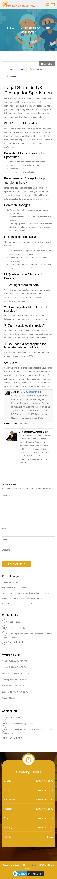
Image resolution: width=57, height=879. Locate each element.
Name (5, 529)
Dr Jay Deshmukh (31, 391)
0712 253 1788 (14, 622)
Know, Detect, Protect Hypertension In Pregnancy (22, 598)
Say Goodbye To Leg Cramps (14, 588)
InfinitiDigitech (33, 865)
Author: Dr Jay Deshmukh (35, 432)
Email (5, 539)
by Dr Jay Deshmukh (17, 69)
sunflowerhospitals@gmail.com (21, 628)
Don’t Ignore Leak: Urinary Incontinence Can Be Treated (25, 593)
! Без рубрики (27, 424)
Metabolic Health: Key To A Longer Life (18, 604)
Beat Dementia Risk (10, 582)
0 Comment (14, 76)
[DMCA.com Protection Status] (28, 874)
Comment (7, 496)
